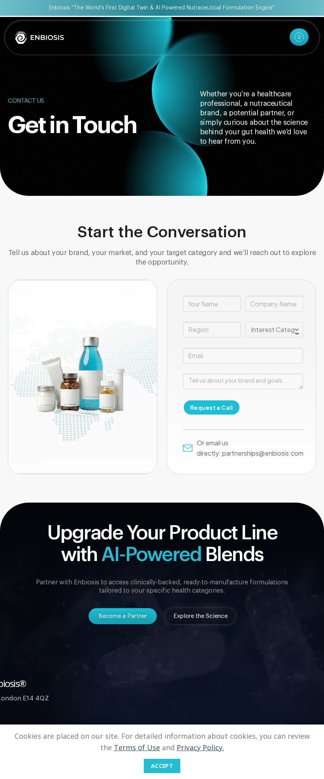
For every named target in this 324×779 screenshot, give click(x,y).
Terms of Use (137, 747)
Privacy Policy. (200, 747)
